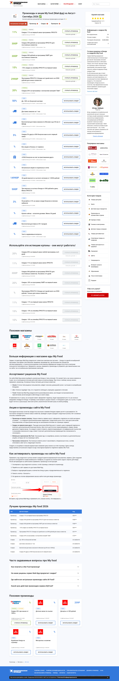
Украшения (94, 251)
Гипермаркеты (95, 260)
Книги (92, 204)
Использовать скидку (71, 101)
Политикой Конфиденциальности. (67, 677)
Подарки (93, 280)
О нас (101, 670)
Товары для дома (96, 199)
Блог (80, 4)
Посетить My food (92, 91)
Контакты (62, 672)
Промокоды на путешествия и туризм (97, 214)
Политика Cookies (39, 670)
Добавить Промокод (92, 670)
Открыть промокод (71, 31)
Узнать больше (98, 136)
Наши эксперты (71, 672)
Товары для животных (97, 233)
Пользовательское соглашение (76, 670)
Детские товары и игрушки (99, 229)
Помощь (55, 672)
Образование (95, 271)
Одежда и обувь (95, 220)
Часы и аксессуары (96, 276)
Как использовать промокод (42, 672)
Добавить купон (98, 295)
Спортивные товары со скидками (97, 239)
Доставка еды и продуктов (99, 209)
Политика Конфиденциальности (55, 670)
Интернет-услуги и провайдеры (96, 265)
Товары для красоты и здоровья (97, 245)
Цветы (93, 255)
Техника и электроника (98, 224)
